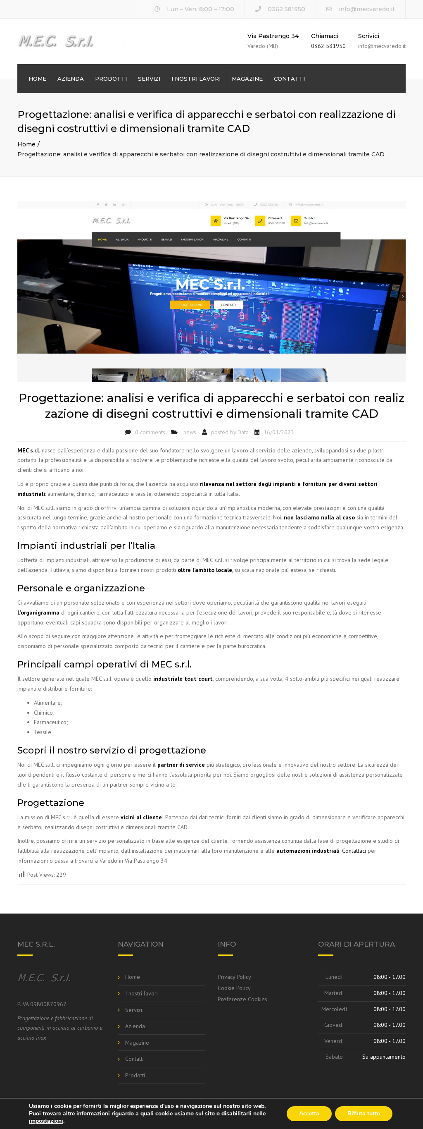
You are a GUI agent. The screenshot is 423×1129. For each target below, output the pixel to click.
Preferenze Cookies (242, 999)
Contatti (289, 78)
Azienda (70, 78)
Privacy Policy (234, 977)
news (189, 432)
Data (243, 432)
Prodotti (111, 78)
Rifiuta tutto (363, 1113)
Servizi (149, 78)
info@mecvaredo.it (367, 9)
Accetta (309, 1113)
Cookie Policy (234, 988)
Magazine (247, 78)
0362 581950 (328, 46)
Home (37, 78)
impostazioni (46, 1121)
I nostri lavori (196, 78)
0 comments (150, 432)
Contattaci (354, 850)
